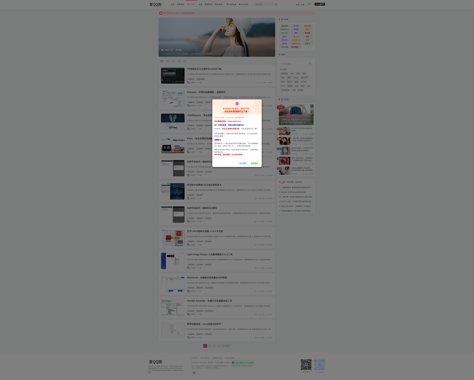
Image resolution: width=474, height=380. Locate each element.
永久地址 (243, 163)
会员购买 (254, 163)
